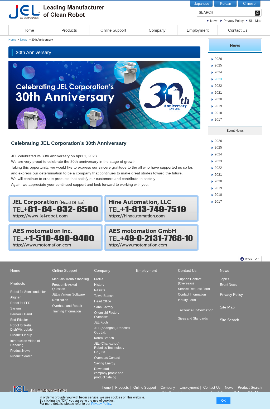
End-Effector (19, 320)
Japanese (201, 4)
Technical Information (196, 310)
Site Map (255, 21)
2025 (218, 65)
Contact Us (238, 30)
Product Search (21, 356)
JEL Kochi (101, 322)
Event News (228, 285)
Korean (225, 4)
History (99, 285)
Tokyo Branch (104, 296)
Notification (60, 300)
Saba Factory (103, 307)
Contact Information (192, 294)
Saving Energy (104, 363)
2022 (218, 86)
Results (99, 290)
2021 (218, 92)
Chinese (249, 4)
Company (157, 30)
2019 (218, 106)
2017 (218, 119)
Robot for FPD (20, 303)
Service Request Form (194, 289)
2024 (218, 72)
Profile (98, 279)
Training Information (66, 311)
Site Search (229, 320)
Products (69, 30)
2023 (218, 79)
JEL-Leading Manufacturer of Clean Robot (67, 11)
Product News (20, 351)
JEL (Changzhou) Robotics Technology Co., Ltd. (109, 348)
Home (28, 30)
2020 (218, 99)
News (214, 21)
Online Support (113, 30)
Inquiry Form (187, 300)
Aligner (15, 297)
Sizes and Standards (193, 318)
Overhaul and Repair (67, 306)
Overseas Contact (107, 358)
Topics (224, 279)
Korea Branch (104, 338)
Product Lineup (21, 335)
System (15, 308)
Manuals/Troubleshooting (70, 279)
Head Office (102, 301)
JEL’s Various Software (68, 294)
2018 (218, 113)
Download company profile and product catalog (108, 373)
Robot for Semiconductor (28, 292)
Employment (198, 30)
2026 (218, 59)
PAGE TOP (252, 258)
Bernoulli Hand (21, 314)
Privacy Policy (234, 21)
